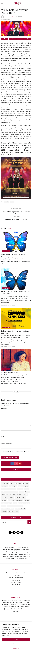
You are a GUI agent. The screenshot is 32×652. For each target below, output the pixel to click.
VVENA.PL (22, 508)
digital (20, 486)
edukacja (26, 486)
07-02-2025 (12, 386)
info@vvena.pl (18, 586)
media (25, 494)
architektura (5, 483)
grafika (26, 488)
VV (12, 16)
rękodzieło (10, 505)
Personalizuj (16, 644)
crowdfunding (13, 486)
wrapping (4, 511)
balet (12, 483)
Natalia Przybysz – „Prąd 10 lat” (11, 372)
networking (11, 497)
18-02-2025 (12, 305)
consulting (4, 486)
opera (23, 497)
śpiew (12, 201)
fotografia (20, 488)
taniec (11, 508)
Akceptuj (16, 639)
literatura (12, 494)
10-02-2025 (12, 346)
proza (15, 503)
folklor (14, 488)
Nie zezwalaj (16, 648)
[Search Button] (29, 522)
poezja (9, 503)
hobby (3, 491)
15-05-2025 (12, 265)
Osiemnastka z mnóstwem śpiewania (13, 254)
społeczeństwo (18, 505)
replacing (20, 503)
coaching (25, 483)
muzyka (7, 201)
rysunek (27, 503)
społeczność (5, 508)
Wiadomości (6, 250)
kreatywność (14, 491)
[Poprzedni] (14, 391)
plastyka (27, 500)
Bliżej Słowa (18, 483)
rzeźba (3, 505)
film (3, 488)
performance (19, 500)
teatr (17, 508)
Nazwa (3, 429)
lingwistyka (5, 494)
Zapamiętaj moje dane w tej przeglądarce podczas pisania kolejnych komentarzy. (16, 452)
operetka (4, 500)
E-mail (3, 436)
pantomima (11, 500)
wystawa (11, 511)
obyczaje (18, 497)
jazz (8, 491)
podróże (4, 503)
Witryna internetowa (6, 443)
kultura (27, 491)
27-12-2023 (19, 16)
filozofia (8, 488)
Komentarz (4, 408)
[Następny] (17, 391)
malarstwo (19, 494)
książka (21, 491)
